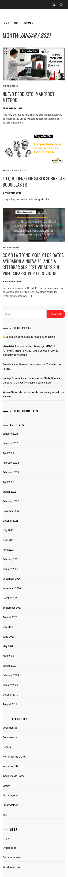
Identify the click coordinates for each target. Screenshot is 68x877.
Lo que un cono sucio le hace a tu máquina (30, 336)
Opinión (7, 785)
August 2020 (10, 617)
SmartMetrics (10, 805)
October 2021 (10, 520)
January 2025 (10, 443)
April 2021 (8, 549)
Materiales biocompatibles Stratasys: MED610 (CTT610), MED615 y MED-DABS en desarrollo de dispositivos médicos (30, 350)
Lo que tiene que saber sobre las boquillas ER (34, 181)
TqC (5, 814)
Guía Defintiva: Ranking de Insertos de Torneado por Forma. (32, 366)
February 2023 (11, 472)
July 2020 (8, 627)
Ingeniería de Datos (14, 776)
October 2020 (10, 598)
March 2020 (9, 665)
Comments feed (12, 857)
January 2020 (10, 685)
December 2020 (12, 578)
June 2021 (8, 540)
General (7, 747)
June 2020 (8, 636)
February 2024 (11, 462)
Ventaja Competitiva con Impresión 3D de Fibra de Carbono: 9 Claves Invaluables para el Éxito (31, 380)
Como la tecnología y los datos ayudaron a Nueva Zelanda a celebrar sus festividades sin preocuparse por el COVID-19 (33, 264)
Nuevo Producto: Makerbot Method (28, 96)
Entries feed (9, 847)
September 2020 (12, 607)
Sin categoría (11, 247)
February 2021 (11, 559)
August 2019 (10, 704)
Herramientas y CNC (15, 171)
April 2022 (8, 482)
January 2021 (10, 569)
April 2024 (8, 453)
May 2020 (8, 646)
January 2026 (10, 433)
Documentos (10, 727)
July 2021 (8, 530)
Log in (6, 838)
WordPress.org (11, 867)
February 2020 (11, 675)
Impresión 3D (10, 86)
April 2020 (8, 656)
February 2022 (11, 501)
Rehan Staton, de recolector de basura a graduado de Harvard (33, 394)
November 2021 (12, 511)
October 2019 (10, 694)
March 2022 (9, 491)
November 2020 (12, 588)
